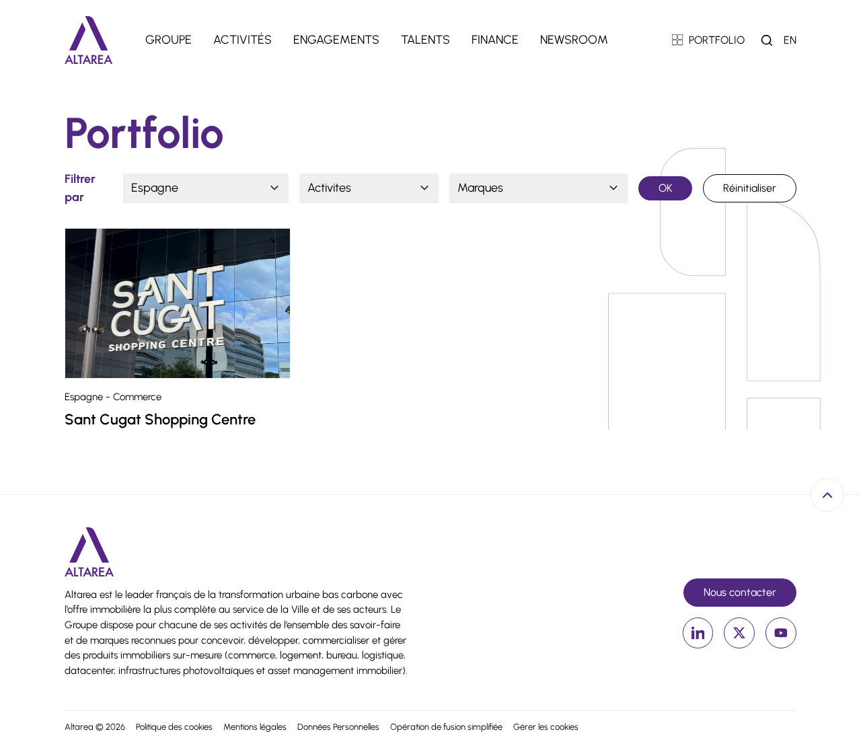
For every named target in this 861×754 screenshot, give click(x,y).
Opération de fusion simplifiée (446, 727)
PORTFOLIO (717, 40)
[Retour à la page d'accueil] (89, 40)
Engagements (336, 39)
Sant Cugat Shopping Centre (160, 419)
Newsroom (574, 39)
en (790, 40)
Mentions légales (255, 727)
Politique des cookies (174, 727)
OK (666, 188)
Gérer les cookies (545, 727)
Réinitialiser (749, 188)
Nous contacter (740, 592)
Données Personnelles (338, 727)
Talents (425, 39)
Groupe (168, 39)
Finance (495, 39)
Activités (242, 39)
